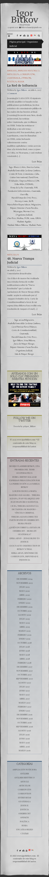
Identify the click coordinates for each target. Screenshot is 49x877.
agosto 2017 (24, 682)
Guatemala (13, 78)
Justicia (24, 809)
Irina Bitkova (29, 340)
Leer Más (37, 161)
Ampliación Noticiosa (24, 769)
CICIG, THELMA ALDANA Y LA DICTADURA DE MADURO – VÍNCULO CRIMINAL (24, 509)
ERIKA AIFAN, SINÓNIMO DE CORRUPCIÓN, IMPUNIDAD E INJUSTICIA (24, 556)
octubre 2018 (24, 642)
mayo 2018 (24, 654)
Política (12, 81)
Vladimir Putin (35, 225)
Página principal (17, 41)
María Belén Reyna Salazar (18, 204)
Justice (24, 805)
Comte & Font (15, 174)
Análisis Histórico (28, 70)
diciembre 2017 (24, 666)
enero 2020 (24, 602)
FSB (35, 187)
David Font (33, 177)
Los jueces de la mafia (24, 491)
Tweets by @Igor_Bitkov (24, 426)
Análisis (12, 70)
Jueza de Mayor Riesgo (24, 343)
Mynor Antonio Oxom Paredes (24, 208)
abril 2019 (24, 626)
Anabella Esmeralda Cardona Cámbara (24, 170)
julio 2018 (24, 646)
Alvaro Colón (19, 167)
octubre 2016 (24, 722)
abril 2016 (24, 746)
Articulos (13, 74)
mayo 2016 (24, 742)
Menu (10, 34)
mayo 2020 (24, 591)
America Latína (33, 167)
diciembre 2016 (24, 714)
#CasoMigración (26, 320)
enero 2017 (24, 710)
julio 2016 (24, 734)
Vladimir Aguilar (24, 221)
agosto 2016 (24, 730)
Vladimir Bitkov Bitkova (17, 225)
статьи (24, 833)
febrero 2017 (24, 706)
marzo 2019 (24, 630)
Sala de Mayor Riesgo (24, 354)
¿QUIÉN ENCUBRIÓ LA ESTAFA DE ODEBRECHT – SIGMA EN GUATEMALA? (24, 531)
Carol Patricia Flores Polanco (24, 326)
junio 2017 (24, 690)
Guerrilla (24, 194)
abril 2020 (24, 595)
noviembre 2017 (24, 670)
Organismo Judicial (24, 214)
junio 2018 (24, 650)
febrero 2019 (24, 634)
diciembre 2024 (24, 579)
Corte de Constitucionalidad (24, 330)
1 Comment (12, 93)
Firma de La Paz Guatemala (21, 187)
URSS (38, 218)
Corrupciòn (27, 74)
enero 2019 (24, 638)
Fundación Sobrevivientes (19, 191)
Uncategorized (24, 829)
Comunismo (28, 174)
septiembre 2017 (24, 678)
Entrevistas (24, 797)
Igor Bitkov (24, 16)
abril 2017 (24, 698)
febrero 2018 (24, 662)
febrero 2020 (25, 599)
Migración (36, 204)
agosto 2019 (24, 614)
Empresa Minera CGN (29, 180)
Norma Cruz (28, 211)
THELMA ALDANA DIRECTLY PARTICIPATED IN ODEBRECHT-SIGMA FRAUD (25, 520)
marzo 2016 (24, 750)
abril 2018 (24, 658)
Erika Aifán (19, 184)
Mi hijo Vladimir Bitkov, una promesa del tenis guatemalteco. (24, 469)
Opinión (26, 78)
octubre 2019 (24, 610)
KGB (31, 201)
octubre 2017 (25, 674)
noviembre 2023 (24, 583)
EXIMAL (29, 184)
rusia (32, 218)
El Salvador (13, 180)
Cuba (36, 174)
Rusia (21, 81)
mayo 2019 (24, 622)
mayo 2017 (24, 694)
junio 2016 (24, 738)
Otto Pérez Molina (15, 218)
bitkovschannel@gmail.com (31, 27)
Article (24, 781)
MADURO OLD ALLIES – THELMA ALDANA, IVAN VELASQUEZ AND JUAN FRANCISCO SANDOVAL (24, 498)
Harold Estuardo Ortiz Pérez (24, 197)
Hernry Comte (21, 201)
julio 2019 (24, 618)
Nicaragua (17, 211)
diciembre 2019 (24, 606)
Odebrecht (24, 813)
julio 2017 (25, 686)
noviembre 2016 (24, 718)
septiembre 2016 (24, 726)
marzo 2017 (24, 702)
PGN (26, 218)
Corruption (24, 793)
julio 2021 (25, 587)
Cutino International (18, 177)
